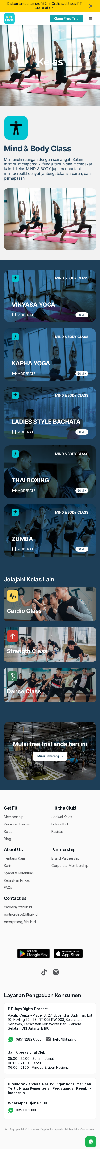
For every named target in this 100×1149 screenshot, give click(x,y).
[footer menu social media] (44, 972)
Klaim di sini (45, 8)
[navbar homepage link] (9, 18)
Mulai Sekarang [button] (48, 756)
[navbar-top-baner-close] (90, 5)
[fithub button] (90, 1141)
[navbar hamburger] (90, 18)
